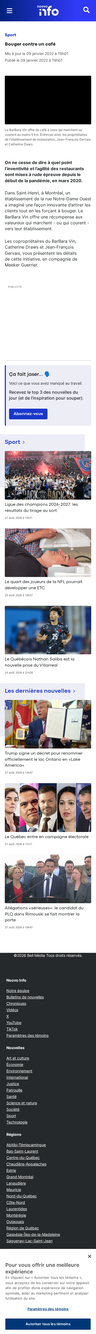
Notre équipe (17, 990)
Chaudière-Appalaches (26, 1164)
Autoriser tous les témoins (48, 1324)
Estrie (11, 1170)
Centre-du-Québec (23, 1157)
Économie (14, 1064)
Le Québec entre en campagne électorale (47, 837)
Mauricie (13, 1189)
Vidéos (12, 1010)
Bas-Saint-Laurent (22, 1151)
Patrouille (14, 1090)
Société (12, 1109)
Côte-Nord (15, 1202)
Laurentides (16, 1208)
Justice (12, 1083)
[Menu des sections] (9, 10)
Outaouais (15, 1221)
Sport (10, 35)
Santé (11, 1096)
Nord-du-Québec (21, 1196)
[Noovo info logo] (48, 11)
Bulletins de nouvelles (25, 997)
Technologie (16, 1122)
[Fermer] (89, 1256)
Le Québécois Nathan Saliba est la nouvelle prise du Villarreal (39, 662)
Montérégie (16, 1215)
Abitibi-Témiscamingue (26, 1144)
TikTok (12, 1029)
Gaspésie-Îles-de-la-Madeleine (33, 1234)
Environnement (19, 1071)
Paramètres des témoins (27, 1035)
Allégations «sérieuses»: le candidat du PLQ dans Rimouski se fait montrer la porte (44, 914)
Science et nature (21, 1103)
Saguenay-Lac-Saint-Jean (29, 1241)
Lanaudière (16, 1183)
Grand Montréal (19, 1176)
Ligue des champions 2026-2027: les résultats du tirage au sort (41, 507)
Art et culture (17, 1058)
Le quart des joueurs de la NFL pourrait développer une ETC (43, 585)
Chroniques (16, 1003)
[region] (48, 1291)
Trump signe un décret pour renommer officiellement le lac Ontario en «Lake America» (44, 759)
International (17, 1077)
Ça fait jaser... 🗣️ (30, 374)
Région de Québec (22, 1228)
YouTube (13, 1022)
